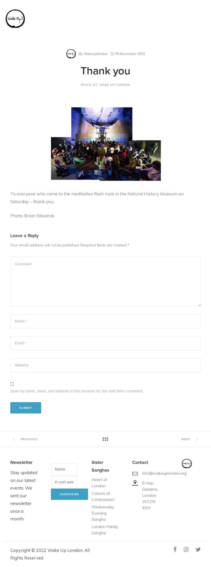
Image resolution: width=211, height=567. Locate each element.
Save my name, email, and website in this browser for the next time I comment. (77, 391)
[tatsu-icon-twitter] (198, 549)
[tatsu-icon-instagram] (188, 549)
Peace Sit (89, 84)
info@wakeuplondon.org (164, 473)
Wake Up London (115, 84)
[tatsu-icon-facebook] (176, 549)
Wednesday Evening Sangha (103, 513)
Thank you (105, 70)
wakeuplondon (96, 54)
